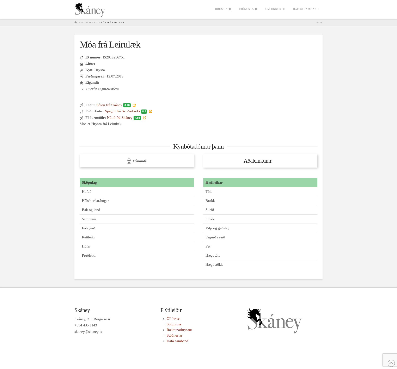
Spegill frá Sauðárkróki (125, 111)
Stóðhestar (174, 335)
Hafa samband (177, 341)
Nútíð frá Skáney (123, 117)
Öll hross (173, 319)
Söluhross (174, 324)
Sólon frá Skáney (112, 105)
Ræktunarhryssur (179, 330)
